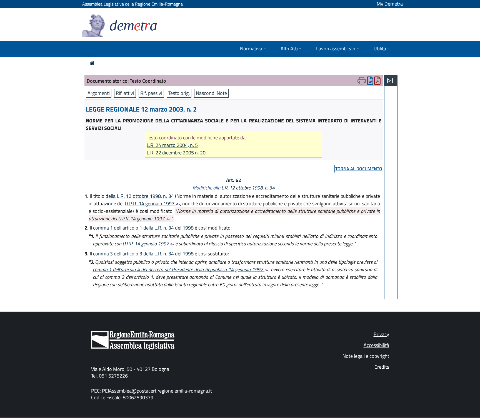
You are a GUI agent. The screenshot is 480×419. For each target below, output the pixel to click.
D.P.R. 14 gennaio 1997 (150, 203)
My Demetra (390, 4)
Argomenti (99, 93)
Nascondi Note (211, 93)
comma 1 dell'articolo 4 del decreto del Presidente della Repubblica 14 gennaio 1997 (178, 269)
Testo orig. (179, 93)
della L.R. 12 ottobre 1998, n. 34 (140, 196)
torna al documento (358, 168)
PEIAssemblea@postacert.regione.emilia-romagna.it (157, 391)
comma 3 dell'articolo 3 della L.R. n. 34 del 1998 (143, 253)
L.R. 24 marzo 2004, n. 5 (172, 145)
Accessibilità (376, 345)
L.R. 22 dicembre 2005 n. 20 (176, 152)
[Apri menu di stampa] (362, 81)
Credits (381, 367)
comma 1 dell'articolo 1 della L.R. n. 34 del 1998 (143, 227)
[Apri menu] (390, 80)
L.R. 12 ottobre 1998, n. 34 (248, 187)
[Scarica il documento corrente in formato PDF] (377, 82)
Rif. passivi (151, 93)
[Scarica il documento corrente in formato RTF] (370, 82)
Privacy (381, 334)
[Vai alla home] (92, 63)
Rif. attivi (125, 93)
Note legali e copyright (365, 356)
